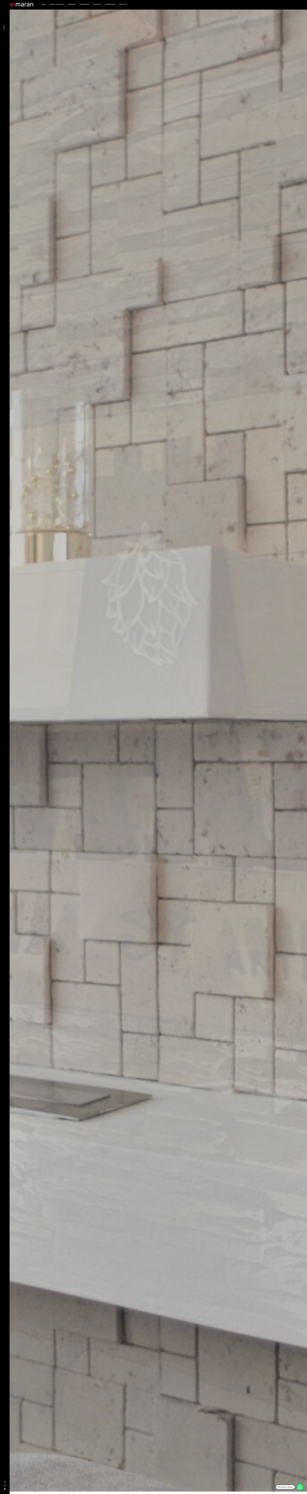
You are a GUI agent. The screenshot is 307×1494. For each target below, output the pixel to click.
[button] (300, 1487)
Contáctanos (110, 4)
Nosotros (97, 4)
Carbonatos (84, 4)
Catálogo (123, 4)
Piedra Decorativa (57, 4)
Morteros (72, 4)
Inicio (43, 4)
